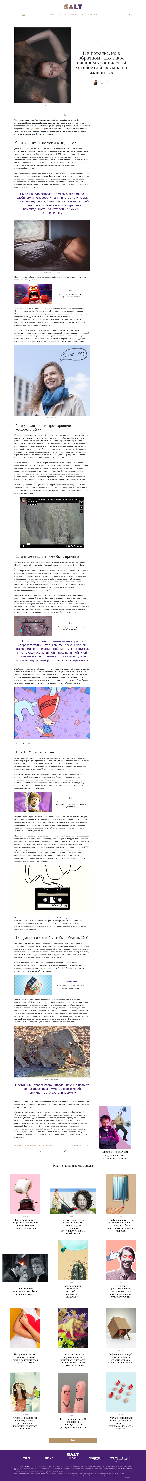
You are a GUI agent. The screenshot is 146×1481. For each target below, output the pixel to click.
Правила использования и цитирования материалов (120, 1459)
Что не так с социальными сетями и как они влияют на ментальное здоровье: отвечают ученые (120, 1291)
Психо (101, 47)
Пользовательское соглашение (97, 1459)
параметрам (81, 780)
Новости (51, 15)
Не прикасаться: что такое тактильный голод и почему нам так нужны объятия (25, 1358)
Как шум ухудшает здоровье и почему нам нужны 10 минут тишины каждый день (25, 1224)
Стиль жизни (93, 15)
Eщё (73, 1440)
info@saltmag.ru (98, 1468)
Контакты (73, 1458)
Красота (72, 15)
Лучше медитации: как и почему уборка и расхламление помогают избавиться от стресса (25, 1423)
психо (42, 1146)
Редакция (49, 1458)
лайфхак (50, 1146)
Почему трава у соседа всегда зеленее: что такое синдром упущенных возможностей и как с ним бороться (73, 1227)
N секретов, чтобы (71, 982)
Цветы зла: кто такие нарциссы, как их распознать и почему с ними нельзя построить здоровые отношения (73, 1360)
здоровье (34, 1146)
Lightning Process (37, 129)
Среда (82, 15)
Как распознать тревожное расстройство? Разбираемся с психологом (72, 1291)
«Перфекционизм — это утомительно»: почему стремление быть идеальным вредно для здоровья (120, 1225)
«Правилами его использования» (55, 1472)
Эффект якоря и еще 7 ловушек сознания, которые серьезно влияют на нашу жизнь (120, 1358)
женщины (41, 609)
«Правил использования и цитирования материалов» (104, 1475)
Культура (62, 15)
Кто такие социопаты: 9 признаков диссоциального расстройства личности (73, 1423)
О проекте (26, 1458)
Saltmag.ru (28, 1466)
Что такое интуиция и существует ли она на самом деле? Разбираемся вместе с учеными (120, 1423)
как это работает (22, 1146)
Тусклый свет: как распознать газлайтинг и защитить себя (25, 1291)
